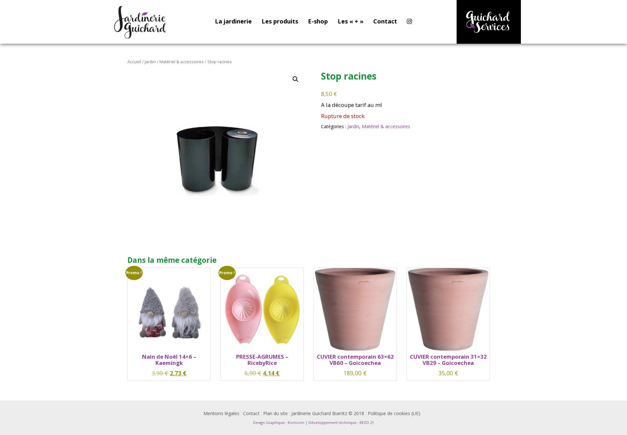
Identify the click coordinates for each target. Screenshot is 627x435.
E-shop (318, 21)
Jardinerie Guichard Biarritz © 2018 (327, 413)
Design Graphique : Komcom (278, 422)
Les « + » (350, 21)
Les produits (280, 21)
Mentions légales (221, 413)
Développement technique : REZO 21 (341, 422)
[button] (295, 79)
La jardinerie (233, 21)
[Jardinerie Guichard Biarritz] (140, 22)
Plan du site (275, 413)
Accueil (134, 62)
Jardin (150, 62)
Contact (385, 21)
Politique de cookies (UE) (394, 413)
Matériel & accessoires (181, 62)
